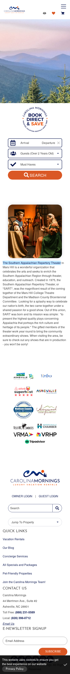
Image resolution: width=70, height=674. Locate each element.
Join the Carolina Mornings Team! (24, 582)
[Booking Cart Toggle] (63, 13)
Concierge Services (15, 556)
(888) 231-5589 (25, 612)
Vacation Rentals (13, 539)
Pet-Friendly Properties (17, 573)
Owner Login (22, 496)
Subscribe (53, 651)
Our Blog (8, 548)
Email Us (8, 624)
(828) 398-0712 (21, 618)
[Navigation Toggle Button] (63, 6)
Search (38, 175)
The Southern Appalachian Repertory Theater (32, 263)
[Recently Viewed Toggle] (45, 13)
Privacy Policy (15, 669)
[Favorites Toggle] (54, 13)
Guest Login (48, 496)
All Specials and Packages (20, 565)
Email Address (15, 641)
